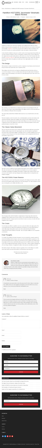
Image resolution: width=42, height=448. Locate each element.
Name (3, 330)
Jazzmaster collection (9, 57)
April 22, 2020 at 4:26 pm (12, 296)
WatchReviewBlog (6, 3)
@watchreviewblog (17, 268)
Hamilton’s (10, 48)
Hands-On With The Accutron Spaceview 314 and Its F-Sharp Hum (15, 385)
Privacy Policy (37, 444)
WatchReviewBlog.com (13, 444)
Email (3, 335)
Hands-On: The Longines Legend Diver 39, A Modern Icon (13, 389)
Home (3, 8)
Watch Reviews (8, 8)
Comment (4, 319)
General (3, 426)
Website (3, 340)
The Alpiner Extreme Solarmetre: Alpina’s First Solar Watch (13, 383)
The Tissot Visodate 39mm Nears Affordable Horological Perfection (15, 381)
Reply (5, 288)
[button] (39, 2)
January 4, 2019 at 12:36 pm (12, 280)
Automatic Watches (23, 253)
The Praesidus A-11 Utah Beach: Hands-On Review (11, 387)
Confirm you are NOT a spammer (9, 349)
